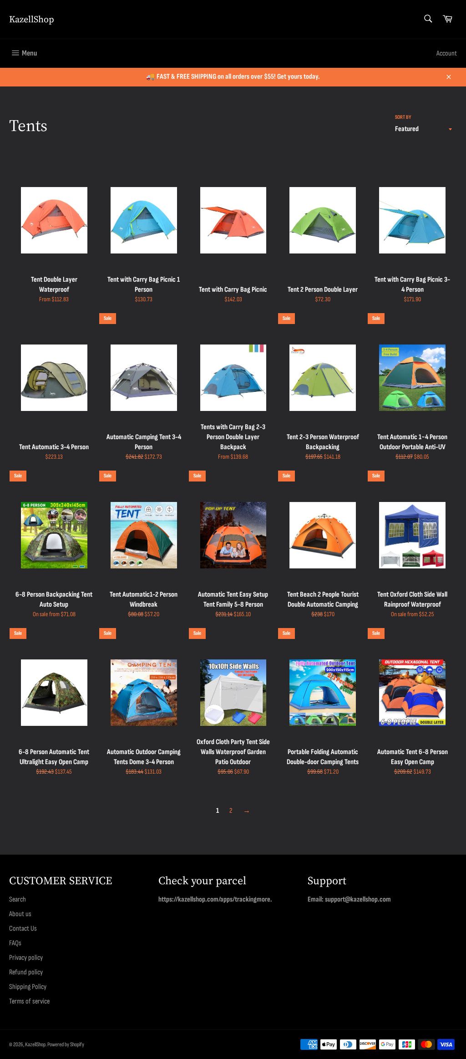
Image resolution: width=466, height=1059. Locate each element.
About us (20, 914)
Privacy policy (26, 957)
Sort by (403, 117)
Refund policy (26, 972)
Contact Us (23, 928)
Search (17, 899)
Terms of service (29, 1001)
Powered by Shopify (65, 1044)
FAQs (15, 943)
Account (446, 53)
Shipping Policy (27, 987)
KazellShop (31, 19)
